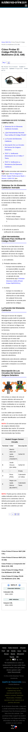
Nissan (6, 654)
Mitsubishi (20, 654)
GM (8, 651)
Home (4, 648)
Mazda (13, 654)
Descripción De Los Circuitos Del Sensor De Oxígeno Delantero (14, 147)
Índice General (13, 648)
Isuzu (19, 651)
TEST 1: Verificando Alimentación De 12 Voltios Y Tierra (14, 156)
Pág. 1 (4, 62)
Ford (3, 651)
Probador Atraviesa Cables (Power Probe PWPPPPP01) (15, 281)
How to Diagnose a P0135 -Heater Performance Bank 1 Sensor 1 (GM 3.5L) (14, 176)
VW (17, 657)
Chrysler (23, 648)
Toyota (12, 657)
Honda (13, 651)
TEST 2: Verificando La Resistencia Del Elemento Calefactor (13, 164)
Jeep (24, 651)
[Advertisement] (14, 24)
